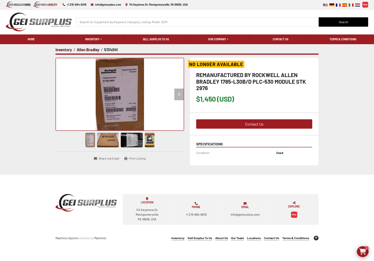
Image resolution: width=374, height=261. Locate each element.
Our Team (237, 238)
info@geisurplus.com (108, 4)
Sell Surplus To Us (156, 39)
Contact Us (280, 39)
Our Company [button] (217, 39)
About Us (221, 238)
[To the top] (316, 238)
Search (343, 22)
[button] (93, 39)
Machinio (100, 238)
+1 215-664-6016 (76, 4)
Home (31, 39)
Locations (254, 238)
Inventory (92, 39)
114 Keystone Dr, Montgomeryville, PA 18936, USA (158, 4)
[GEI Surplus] (86, 203)
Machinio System (67, 238)
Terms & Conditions (343, 39)
